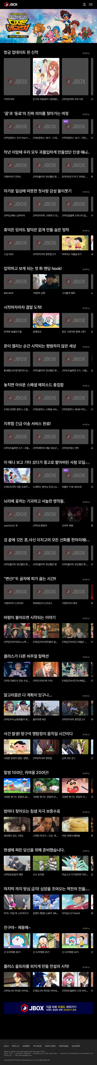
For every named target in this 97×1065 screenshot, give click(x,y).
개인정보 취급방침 (63, 1047)
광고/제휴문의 (26, 1047)
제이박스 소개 (15, 1047)
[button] (43, 39)
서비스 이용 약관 (37, 1047)
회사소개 (6, 1047)
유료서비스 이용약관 (50, 1047)
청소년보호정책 (76, 1047)
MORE (85, 53)
